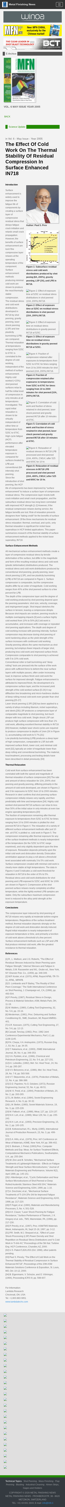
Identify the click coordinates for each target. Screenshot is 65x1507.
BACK (7, 116)
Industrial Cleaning (35, 1484)
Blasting (20, 1484)
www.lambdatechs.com (16, 1301)
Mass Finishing (46, 1481)
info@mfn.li (47, 1503)
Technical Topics (13, 1481)
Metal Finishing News (21, 4)
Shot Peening (30, 1481)
